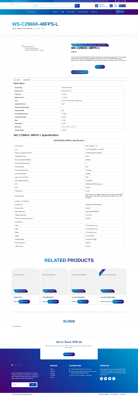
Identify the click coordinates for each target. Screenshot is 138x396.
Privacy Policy (71, 12)
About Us (55, 12)
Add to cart (100, 67)
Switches (19, 28)
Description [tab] (17, 80)
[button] (23, 45)
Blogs (62, 12)
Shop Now (33, 12)
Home (14, 28)
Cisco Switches (27, 28)
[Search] (77, 6)
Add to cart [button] (24, 302)
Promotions (47, 12)
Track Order (115, 5)
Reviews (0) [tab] (26, 80)
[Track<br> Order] (111, 5)
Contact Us (94, 12)
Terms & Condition (83, 12)
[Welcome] (96, 5)
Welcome (101, 5)
